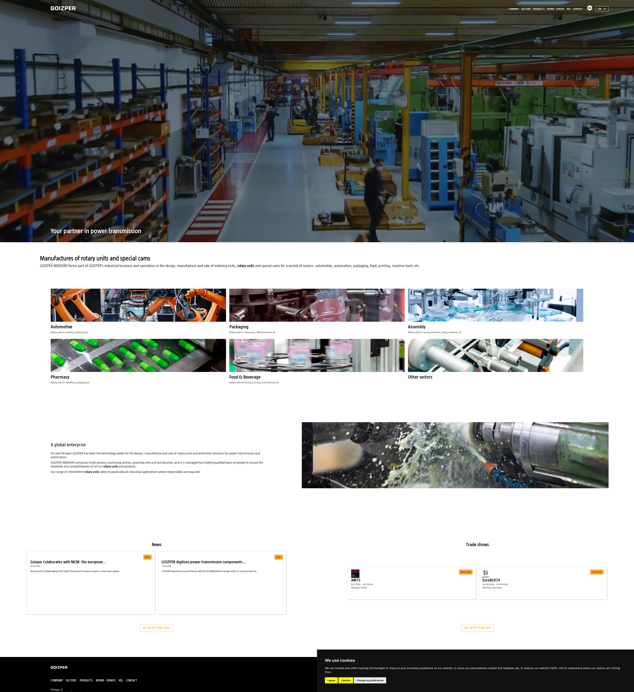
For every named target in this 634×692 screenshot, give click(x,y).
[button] (526, 8)
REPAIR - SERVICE (555, 9)
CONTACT (578, 9)
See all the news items (156, 627)
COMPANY (514, 9)
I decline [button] (346, 680)
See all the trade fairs (477, 627)
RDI (568, 9)
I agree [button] (331, 680)
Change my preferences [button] (370, 680)
